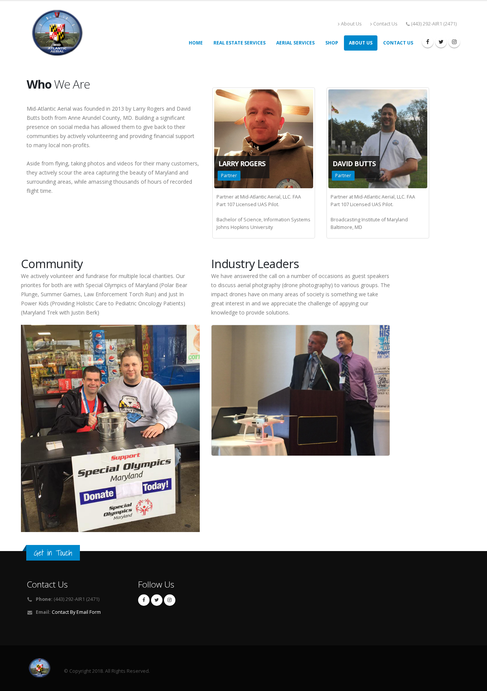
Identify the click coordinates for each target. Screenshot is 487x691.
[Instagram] (454, 42)
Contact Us (385, 24)
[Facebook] (427, 42)
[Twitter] (441, 42)
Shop (331, 43)
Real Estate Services (239, 43)
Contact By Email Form (76, 612)
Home (196, 43)
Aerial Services (295, 43)
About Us (351, 24)
